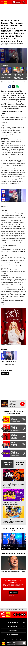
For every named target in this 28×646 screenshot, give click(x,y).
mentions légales (5, 598)
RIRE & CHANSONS (14, 419)
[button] (13, 55)
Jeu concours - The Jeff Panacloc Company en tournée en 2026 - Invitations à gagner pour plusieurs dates (13, 521)
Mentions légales (19, 639)
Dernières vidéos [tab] (19, 463)
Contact (12, 639)
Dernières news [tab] (7, 463)
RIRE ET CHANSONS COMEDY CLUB (15, 452)
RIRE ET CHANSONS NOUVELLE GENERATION (14, 428)
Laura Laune (6, 545)
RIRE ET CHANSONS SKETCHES (14, 436)
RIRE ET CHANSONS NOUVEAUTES (13, 404)
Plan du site (6, 639)
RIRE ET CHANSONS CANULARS (14, 444)
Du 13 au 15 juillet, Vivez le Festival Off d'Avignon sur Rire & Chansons (12, 503)
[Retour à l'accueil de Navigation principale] (5, 2)
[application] (13, 55)
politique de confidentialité (13, 598)
